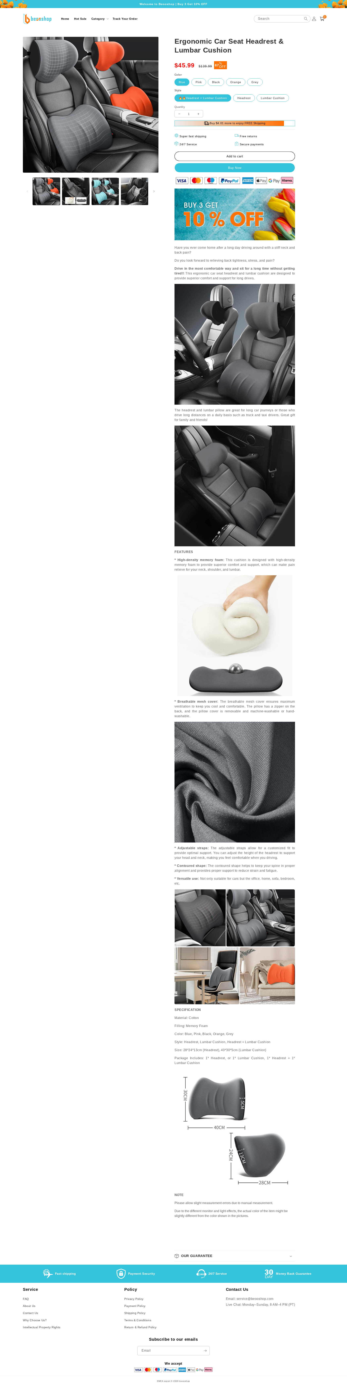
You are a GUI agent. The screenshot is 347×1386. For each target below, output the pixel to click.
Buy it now (235, 167)
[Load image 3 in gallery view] (105, 191)
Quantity (180, 106)
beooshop (184, 1381)
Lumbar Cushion (273, 98)
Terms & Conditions (137, 1320)
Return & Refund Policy (140, 1327)
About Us (29, 1306)
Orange (235, 82)
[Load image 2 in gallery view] (75, 191)
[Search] (305, 18)
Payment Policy (134, 1306)
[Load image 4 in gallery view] (134, 191)
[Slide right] (154, 191)
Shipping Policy (134, 1313)
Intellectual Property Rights (41, 1327)
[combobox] (282, 18)
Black (216, 82)
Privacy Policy (133, 1298)
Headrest (244, 98)
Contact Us (30, 1313)
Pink (199, 82)
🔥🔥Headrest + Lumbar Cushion (203, 98)
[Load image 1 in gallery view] (46, 191)
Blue (182, 82)
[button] (99, 18)
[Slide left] (27, 191)
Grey (254, 82)
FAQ (26, 1298)
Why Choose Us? (35, 1320)
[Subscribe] (205, 1350)
